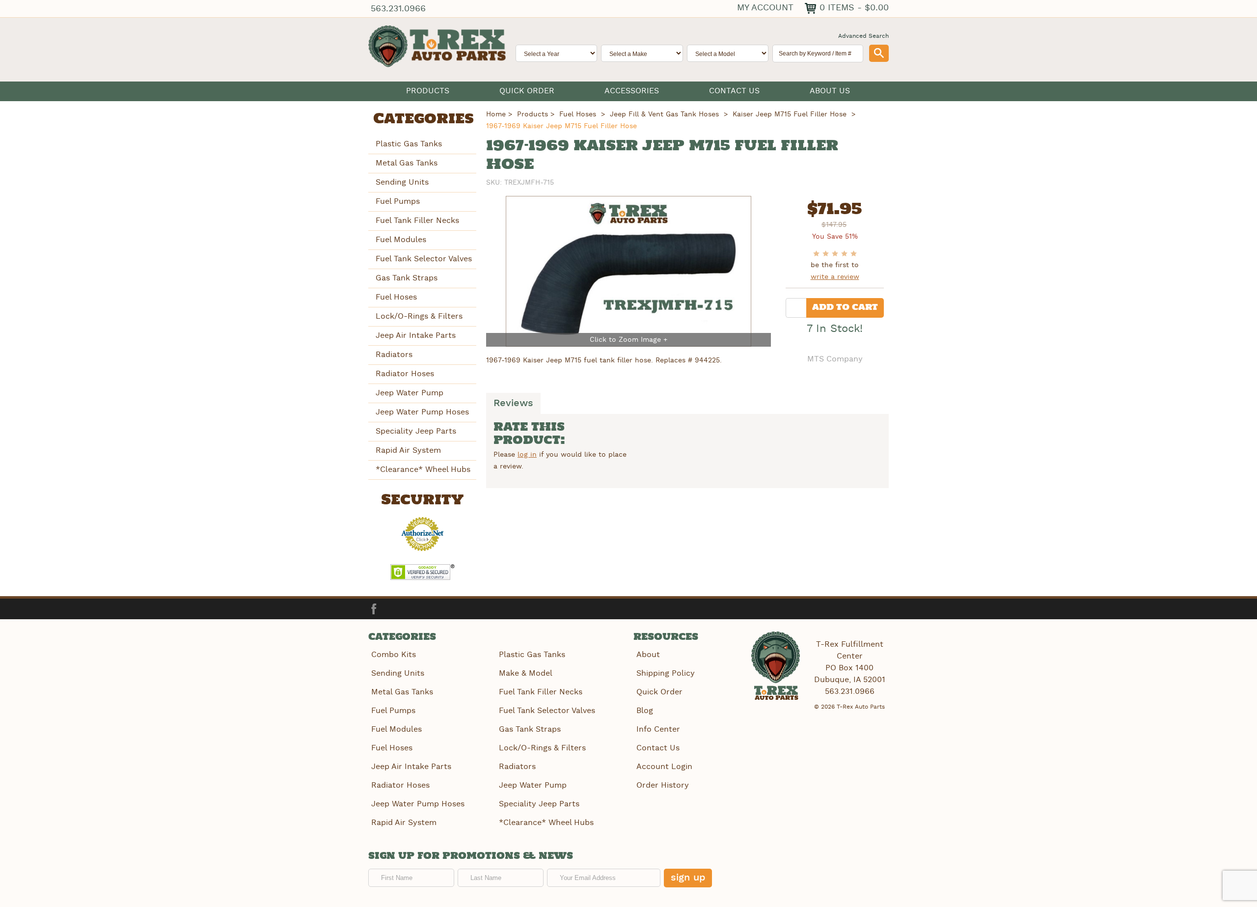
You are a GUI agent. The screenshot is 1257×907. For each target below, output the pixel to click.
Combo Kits (393, 655)
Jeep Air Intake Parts (416, 335)
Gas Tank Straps (406, 278)
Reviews (513, 404)
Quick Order (526, 91)
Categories (423, 119)
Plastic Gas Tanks (409, 144)
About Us (830, 91)
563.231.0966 (398, 8)
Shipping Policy (665, 673)
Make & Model (525, 673)
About (648, 655)
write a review (835, 277)
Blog (644, 711)
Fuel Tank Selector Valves (424, 259)
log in (527, 454)
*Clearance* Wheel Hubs (423, 470)
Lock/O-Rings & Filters (419, 316)
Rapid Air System (408, 450)
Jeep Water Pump (409, 393)
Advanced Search (863, 36)
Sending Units (402, 182)
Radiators (394, 355)
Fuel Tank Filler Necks (417, 221)
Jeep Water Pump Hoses (422, 412)
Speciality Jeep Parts (416, 431)
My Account (765, 7)
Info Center (658, 729)
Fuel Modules (401, 240)
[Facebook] (373, 609)
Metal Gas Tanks (406, 163)
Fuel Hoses (396, 297)
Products (427, 91)
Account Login (664, 767)
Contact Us (734, 91)
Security (422, 500)
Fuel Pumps (398, 201)
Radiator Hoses (405, 374)
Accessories (631, 91)
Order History (662, 785)
